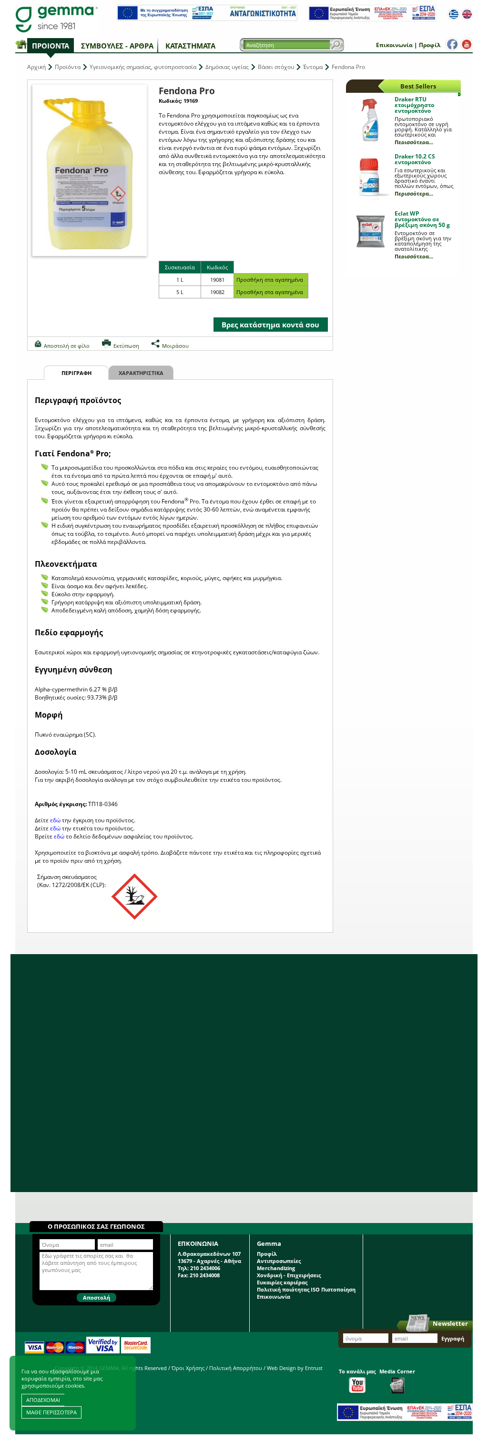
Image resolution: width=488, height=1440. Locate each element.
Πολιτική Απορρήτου (235, 1367)
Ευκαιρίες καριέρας (282, 1282)
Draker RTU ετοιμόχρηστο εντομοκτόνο (414, 105)
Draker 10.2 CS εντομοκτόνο (415, 159)
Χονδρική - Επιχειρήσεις (289, 1275)
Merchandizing (276, 1268)
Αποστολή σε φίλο (67, 345)
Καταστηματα (190, 45)
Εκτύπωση (126, 345)
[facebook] (452, 44)
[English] (467, 14)
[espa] (207, 18)
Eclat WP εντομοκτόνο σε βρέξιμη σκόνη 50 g (422, 219)
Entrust (314, 1367)
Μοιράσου (175, 345)
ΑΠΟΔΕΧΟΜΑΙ (43, 1399)
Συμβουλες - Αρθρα (117, 45)
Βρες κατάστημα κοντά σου (270, 324)
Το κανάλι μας (357, 1371)
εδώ (55, 820)
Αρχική (36, 67)
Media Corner (397, 1371)
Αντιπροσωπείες (279, 1260)
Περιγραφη (76, 372)
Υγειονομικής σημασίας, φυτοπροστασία (143, 67)
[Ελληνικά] (453, 14)
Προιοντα (50, 45)
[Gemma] (56, 19)
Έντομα (313, 67)
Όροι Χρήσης (188, 1367)
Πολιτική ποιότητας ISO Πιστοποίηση (306, 1289)
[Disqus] (244, 1073)
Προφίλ (429, 45)
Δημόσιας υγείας (227, 67)
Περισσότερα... (414, 142)
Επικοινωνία (394, 45)
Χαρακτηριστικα (141, 372)
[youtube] (466, 44)
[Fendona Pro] (89, 170)
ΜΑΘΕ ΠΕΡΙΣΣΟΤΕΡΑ (51, 1412)
